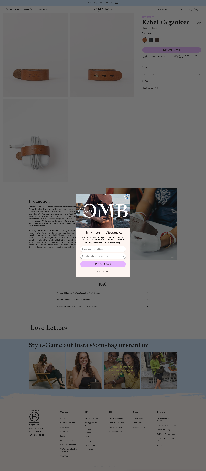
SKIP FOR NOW (103, 271)
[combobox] (102, 256)
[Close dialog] (127, 197)
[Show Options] (123, 256)
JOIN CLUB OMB (103, 264)
